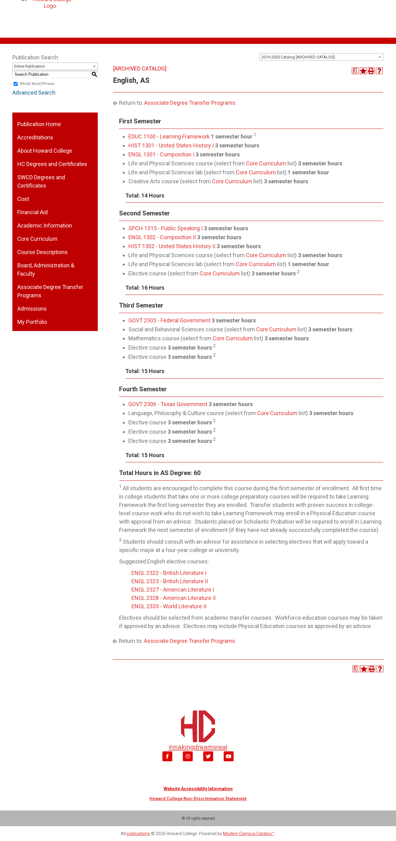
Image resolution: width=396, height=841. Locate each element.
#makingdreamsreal (198, 746)
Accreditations (35, 137)
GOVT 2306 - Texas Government (167, 404)
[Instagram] (188, 756)
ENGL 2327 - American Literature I (172, 589)
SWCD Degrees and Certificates (41, 181)
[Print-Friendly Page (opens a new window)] (371, 70)
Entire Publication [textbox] (29, 66)
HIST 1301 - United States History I (171, 145)
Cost (23, 199)
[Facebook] (167, 756)
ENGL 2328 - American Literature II (173, 598)
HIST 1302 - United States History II (171, 246)
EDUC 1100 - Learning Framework (169, 136)
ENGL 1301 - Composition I (161, 154)
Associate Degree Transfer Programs (50, 291)
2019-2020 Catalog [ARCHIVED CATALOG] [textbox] (298, 57)
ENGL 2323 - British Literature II (169, 581)
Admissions (32, 308)
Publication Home (39, 124)
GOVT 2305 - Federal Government (169, 320)
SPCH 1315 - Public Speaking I (165, 228)
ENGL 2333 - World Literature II (168, 606)
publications (138, 833)
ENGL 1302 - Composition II (162, 237)
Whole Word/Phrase (37, 84)
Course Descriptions (42, 252)
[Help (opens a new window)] (379, 70)
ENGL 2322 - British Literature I (168, 573)
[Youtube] (229, 756)
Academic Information (44, 225)
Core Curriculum (37, 239)
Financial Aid (32, 212)
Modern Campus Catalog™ (248, 833)
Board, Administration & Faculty (45, 269)
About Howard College (44, 150)
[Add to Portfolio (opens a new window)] (363, 70)
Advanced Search (33, 92)
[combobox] (321, 57)
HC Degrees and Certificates (52, 164)
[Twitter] (208, 756)
